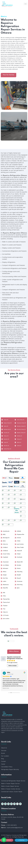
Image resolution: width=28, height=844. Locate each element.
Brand (3, 753)
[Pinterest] (8, 804)
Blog (2, 758)
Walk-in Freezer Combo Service (10, 789)
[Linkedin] (20, 804)
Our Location (5, 756)
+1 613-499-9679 (11, 825)
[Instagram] (17, 804)
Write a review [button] (12, 665)
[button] (4, 840)
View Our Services (8, 74)
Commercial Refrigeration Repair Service (13, 781)
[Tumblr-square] (5, 804)
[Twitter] (14, 804)
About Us (4, 748)
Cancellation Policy (6, 767)
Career (3, 764)
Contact (3, 761)
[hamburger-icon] (25, 4)
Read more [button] (6, 688)
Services (3, 750)
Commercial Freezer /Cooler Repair (11, 791)
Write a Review (14, 651)
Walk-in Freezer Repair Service (10, 783)
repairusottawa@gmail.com (15, 827)
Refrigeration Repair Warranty (10, 769)
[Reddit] (11, 804)
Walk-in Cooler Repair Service (10, 786)
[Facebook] (2, 804)
